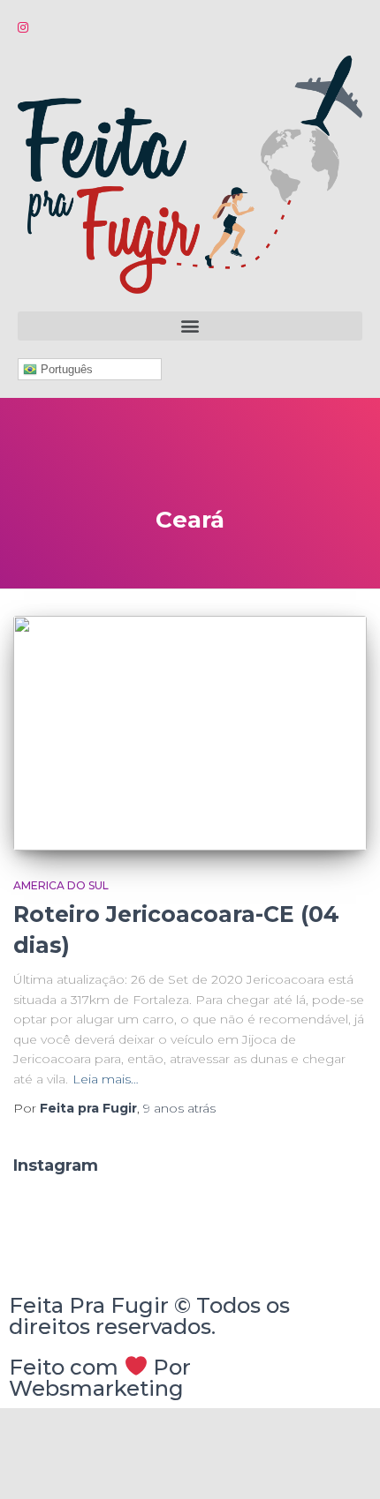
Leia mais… (105, 1079)
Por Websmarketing (100, 1377)
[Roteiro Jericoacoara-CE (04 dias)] (190, 733)
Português (65, 369)
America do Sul (61, 885)
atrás (179, 1108)
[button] (190, 326)
